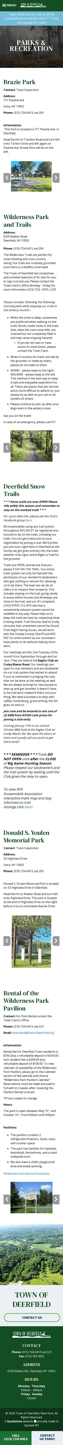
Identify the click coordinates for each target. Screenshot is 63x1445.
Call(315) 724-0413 (16, 1437)
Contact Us (32, 1317)
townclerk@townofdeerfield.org (33, 1033)
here (29, 520)
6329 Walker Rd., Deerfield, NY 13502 (31, 1371)
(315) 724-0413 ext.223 (36, 1352)
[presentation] (7, 178)
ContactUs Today (47, 1437)
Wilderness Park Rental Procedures (27, 1174)
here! (28, 806)
